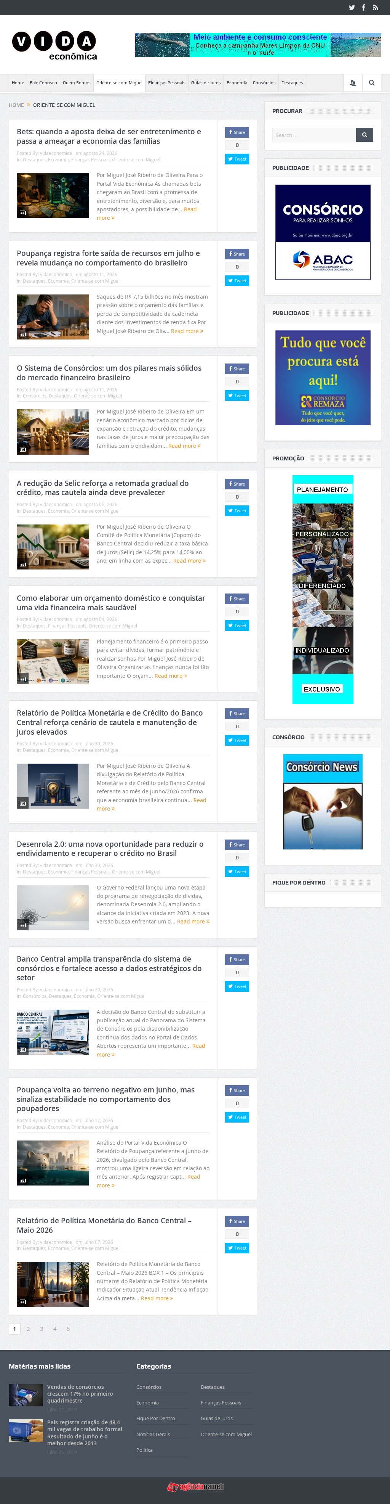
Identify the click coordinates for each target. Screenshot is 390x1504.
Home (18, 82)
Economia (237, 82)
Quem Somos (77, 82)
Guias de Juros (206, 82)
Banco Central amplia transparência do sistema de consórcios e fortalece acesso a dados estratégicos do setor (109, 968)
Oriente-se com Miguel (119, 82)
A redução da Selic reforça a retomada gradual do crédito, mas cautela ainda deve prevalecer (103, 488)
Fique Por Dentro (155, 1418)
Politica (144, 1449)
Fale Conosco (43, 82)
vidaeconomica (56, 153)
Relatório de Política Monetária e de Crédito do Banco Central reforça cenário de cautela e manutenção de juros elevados (110, 722)
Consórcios (264, 82)
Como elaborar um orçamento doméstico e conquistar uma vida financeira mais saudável (111, 603)
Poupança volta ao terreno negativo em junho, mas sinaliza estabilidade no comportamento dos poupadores (106, 1099)
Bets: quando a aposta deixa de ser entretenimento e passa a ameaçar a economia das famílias (109, 136)
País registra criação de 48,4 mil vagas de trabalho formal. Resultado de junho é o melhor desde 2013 (85, 1433)
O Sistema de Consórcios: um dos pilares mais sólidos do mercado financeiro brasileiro (109, 373)
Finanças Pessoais (166, 82)
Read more (185, 331)
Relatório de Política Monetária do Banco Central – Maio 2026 (104, 1225)
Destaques (292, 82)
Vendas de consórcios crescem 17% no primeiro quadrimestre (80, 1393)
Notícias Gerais (153, 1434)
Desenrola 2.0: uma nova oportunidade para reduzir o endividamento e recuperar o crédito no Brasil (110, 849)
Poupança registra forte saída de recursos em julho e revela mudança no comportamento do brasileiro (108, 258)
